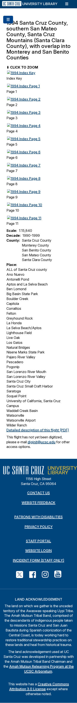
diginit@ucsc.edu (41, 442)
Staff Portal (38, 541)
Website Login (38, 550)
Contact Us (38, 493)
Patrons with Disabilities (38, 517)
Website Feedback (38, 503)
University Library (39, 4)
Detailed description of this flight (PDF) (37, 430)
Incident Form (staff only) (38, 560)
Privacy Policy (39, 527)
